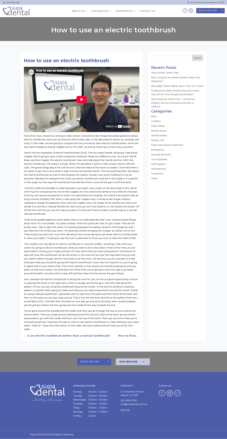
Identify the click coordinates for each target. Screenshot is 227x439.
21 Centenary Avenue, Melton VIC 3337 (206, 2)
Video (154, 178)
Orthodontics (158, 168)
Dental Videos (159, 135)
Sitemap (125, 410)
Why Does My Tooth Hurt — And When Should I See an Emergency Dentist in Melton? (173, 103)
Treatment (157, 173)
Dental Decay (158, 130)
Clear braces (158, 126)
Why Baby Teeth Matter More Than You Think (177, 86)
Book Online (208, 10)
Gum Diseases (159, 159)
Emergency (157, 149)
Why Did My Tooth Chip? (165, 72)
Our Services (128, 361)
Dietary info (157, 140)
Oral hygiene (158, 164)
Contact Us (147, 11)
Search (197, 57)
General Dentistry (161, 154)
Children (156, 121)
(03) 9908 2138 (11, 2)
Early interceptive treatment (167, 145)
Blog (153, 116)
